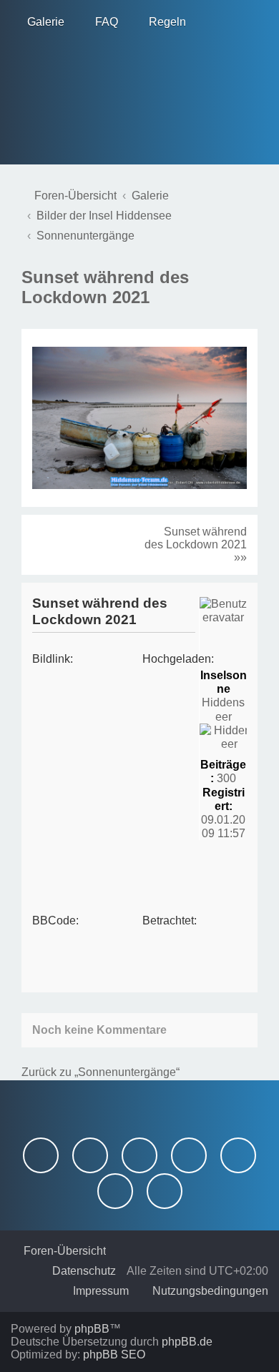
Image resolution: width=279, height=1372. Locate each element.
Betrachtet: (169, 920)
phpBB (91, 1329)
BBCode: (55, 920)
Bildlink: (52, 659)
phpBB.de (187, 1342)
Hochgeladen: (178, 659)
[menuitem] (39, 22)
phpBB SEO (114, 1354)
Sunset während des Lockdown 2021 (105, 287)
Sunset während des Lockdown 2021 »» (196, 544)
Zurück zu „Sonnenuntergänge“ (100, 1072)
